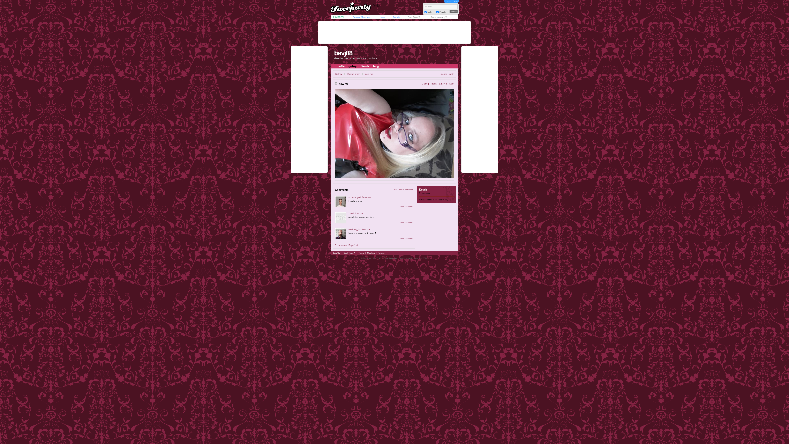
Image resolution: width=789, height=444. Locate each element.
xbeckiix (352, 213)
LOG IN (448, 1)
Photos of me (353, 74)
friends (365, 66)
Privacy (381, 253)
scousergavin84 (356, 197)
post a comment (406, 190)
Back (434, 83)
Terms (361, 253)
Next (451, 83)
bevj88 (343, 53)
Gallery (338, 74)
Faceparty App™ (439, 17)
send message (406, 206)
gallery (352, 66)
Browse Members (361, 17)
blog (376, 66)
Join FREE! (338, 17)
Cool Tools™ (414, 17)
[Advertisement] (394, 32)
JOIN (456, 1)
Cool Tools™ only (440, 200)
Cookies (371, 253)
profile (340, 66)
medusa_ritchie (356, 229)
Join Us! (336, 253)
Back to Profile (447, 74)
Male (383, 17)
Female (396, 17)
